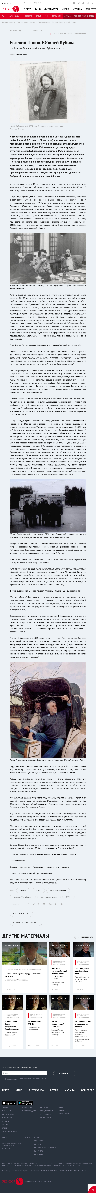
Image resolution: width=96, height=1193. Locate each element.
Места (5, 1137)
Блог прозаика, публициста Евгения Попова (33, 22)
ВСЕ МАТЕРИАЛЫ (86, 937)
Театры (4, 1141)
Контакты (39, 1154)
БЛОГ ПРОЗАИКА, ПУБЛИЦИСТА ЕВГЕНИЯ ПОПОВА (69, 34)
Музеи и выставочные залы (11, 1143)
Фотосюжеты (8, 1114)
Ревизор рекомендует (83, 16)
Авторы (37, 1144)
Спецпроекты (42, 16)
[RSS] (83, 3)
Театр (27, 9)
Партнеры (39, 1151)
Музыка (77, 9)
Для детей (27, 1108)
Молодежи (56, 16)
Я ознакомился (11, 1079)
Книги (28, 1137)
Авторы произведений (45, 1148)
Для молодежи (29, 1111)
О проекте (28, 3)
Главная (5, 22)
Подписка (38, 3)
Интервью (6, 1111)
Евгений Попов (21, 55)
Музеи (65, 9)
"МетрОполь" (79, 420)
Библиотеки (6, 1148)
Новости (28, 16)
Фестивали (45, 1114)
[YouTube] (88, 3)
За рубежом (45, 1118)
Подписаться (64, 1074)
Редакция (39, 1141)
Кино (38, 9)
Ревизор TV (7, 1118)
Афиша (68, 16)
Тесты (5, 1125)
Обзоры (5, 1121)
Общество (87, 1090)
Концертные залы (8, 1146)
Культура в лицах (10, 1132)
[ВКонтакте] (74, 3)
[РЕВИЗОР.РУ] (10, 9)
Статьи (5, 1108)
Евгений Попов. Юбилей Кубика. (64, 22)
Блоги (12, 22)
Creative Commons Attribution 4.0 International (63, 1171)
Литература (51, 9)
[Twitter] (78, 3)
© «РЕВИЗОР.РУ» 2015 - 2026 (38, 1181)
